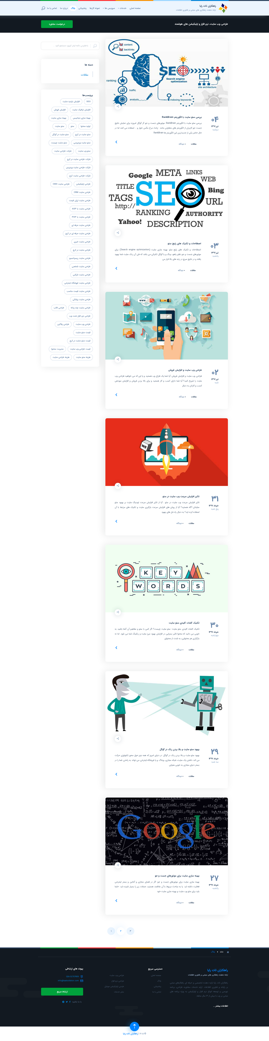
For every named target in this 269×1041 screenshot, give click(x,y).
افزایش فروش (60, 109)
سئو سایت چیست (59, 142)
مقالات (193, 144)
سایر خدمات (119, 992)
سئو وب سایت (84, 151)
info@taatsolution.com (68, 980)
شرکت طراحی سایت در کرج (78, 159)
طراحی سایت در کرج (81, 250)
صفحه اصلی (135, 8)
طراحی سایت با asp (81, 208)
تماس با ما (52, 8)
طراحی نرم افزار (117, 981)
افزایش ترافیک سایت (81, 109)
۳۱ (215, 499)
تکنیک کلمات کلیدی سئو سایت (184, 623)
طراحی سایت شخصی (81, 266)
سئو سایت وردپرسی (81, 142)
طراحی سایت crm (82, 192)
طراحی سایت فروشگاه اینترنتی (77, 283)
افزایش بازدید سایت (71, 101)
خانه (221, 952)
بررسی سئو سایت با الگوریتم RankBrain (182, 117)
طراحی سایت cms (61, 184)
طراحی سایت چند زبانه (80, 307)
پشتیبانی (82, 8)
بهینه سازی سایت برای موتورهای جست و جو (177, 876)
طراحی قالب (59, 307)
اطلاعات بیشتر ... (220, 1006)
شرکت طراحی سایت (62, 151)
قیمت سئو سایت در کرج (80, 340)
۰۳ (214, 246)
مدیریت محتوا (57, 349)
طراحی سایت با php (81, 217)
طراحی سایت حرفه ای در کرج (77, 233)
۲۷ (214, 878)
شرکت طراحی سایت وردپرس (78, 167)
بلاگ (73, 8)
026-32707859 (72, 976)
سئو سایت (59, 126)
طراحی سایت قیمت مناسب (78, 291)
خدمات (122, 8)
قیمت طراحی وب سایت (80, 349)
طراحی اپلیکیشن (83, 184)
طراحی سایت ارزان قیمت (79, 200)
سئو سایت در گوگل (60, 134)
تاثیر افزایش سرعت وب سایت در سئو (181, 496)
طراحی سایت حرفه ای (80, 225)
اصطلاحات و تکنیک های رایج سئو (184, 243)
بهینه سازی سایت (58, 118)
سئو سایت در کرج (82, 134)
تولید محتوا (85, 126)
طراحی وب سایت (83, 324)
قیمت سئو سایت (83, 332)
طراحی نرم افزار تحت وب (79, 316)
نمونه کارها (95, 8)
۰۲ (215, 373)
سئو (72, 126)
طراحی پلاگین (63, 324)
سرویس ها (109, 8)
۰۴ (215, 120)
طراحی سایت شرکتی (81, 274)
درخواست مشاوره (57, 24)
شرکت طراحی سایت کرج (79, 175)
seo (88, 101)
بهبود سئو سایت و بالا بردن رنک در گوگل (179, 749)
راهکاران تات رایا (130, 1033)
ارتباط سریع (62, 991)
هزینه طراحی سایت (61, 357)
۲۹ (215, 752)
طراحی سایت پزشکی (81, 299)
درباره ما (64, 8)
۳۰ (214, 625)
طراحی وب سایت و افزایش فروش (185, 370)
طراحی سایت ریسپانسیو (79, 258)
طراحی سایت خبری (82, 241)
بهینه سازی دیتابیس (81, 118)
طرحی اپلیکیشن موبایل (114, 986)
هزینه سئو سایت (83, 357)
